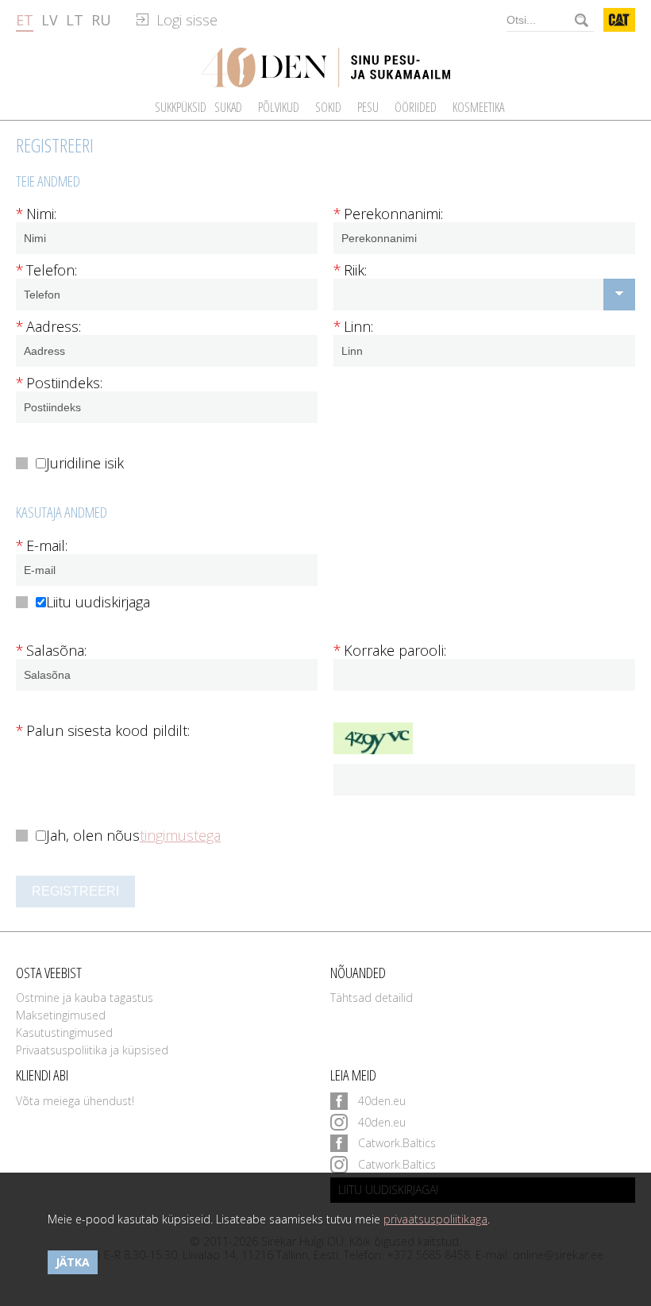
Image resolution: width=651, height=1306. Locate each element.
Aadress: (48, 326)
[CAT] (619, 20)
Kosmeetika (478, 107)
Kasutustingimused (64, 1032)
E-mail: (41, 545)
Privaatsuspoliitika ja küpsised (92, 1050)
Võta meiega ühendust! (75, 1100)
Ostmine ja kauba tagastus (84, 997)
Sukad (228, 107)
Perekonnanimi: (388, 214)
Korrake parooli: (389, 650)
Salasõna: (51, 650)
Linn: (353, 326)
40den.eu (382, 1100)
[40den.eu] (326, 67)
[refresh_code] (484, 738)
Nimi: (36, 214)
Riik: (350, 270)
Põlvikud (278, 107)
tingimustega (180, 835)
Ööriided (416, 107)
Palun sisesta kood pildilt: (103, 730)
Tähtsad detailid (371, 997)
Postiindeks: (59, 383)
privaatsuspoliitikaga (435, 1219)
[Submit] (582, 20)
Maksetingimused (61, 1015)
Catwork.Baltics (397, 1142)
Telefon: (46, 270)
